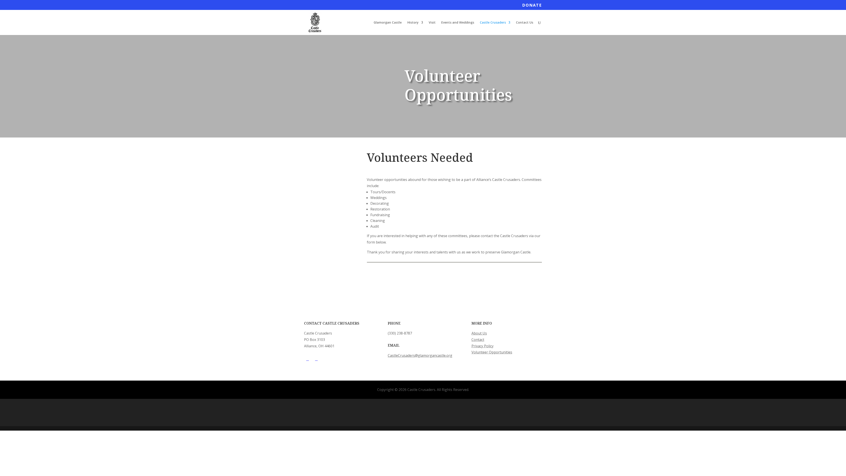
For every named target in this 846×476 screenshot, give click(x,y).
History (413, 22)
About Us (479, 333)
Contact (477, 339)
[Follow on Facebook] (307, 359)
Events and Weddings (457, 22)
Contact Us (524, 22)
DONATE (532, 5)
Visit (432, 22)
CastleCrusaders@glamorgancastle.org (420, 355)
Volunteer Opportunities (491, 352)
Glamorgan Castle (388, 22)
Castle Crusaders (493, 22)
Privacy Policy (482, 346)
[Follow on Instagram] (316, 359)
